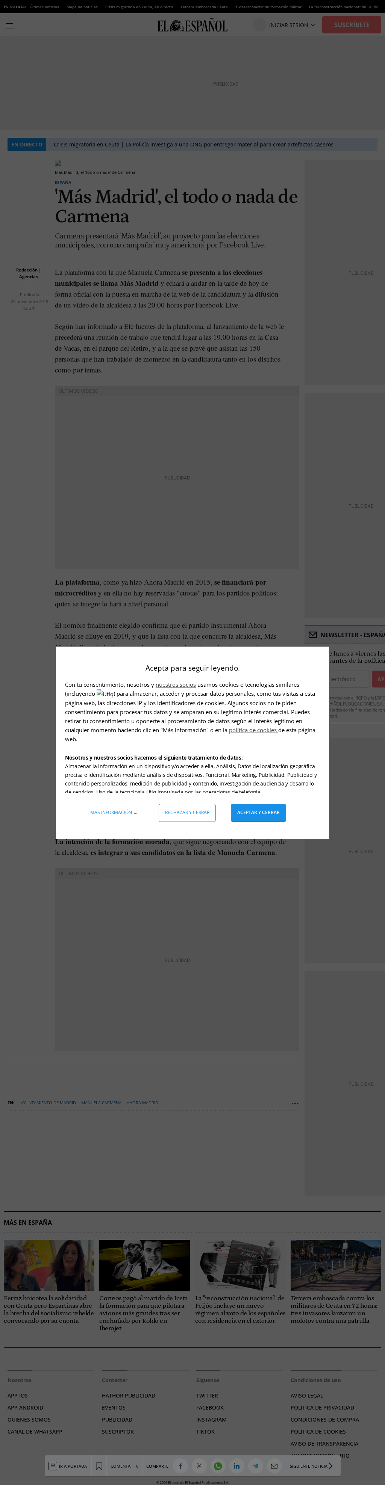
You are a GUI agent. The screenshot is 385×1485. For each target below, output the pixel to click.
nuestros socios (176, 684)
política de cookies (253, 730)
